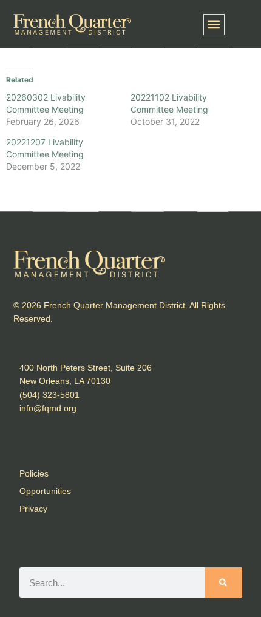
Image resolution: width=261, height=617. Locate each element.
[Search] (223, 582)
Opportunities (45, 491)
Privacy (33, 508)
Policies (34, 473)
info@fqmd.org (47, 408)
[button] (214, 24)
